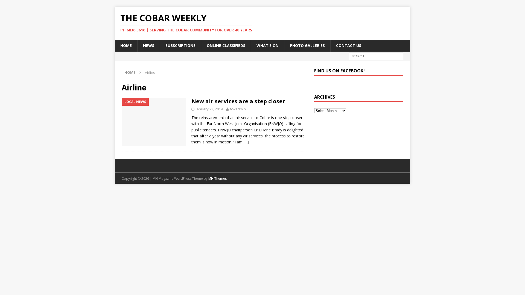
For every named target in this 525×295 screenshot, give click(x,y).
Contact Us (348, 45)
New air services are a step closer (238, 101)
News (148, 45)
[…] (246, 141)
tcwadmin (238, 109)
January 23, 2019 (209, 109)
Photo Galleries (307, 45)
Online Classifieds (226, 45)
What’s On (267, 45)
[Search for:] (376, 55)
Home (126, 45)
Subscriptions (180, 45)
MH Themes (217, 178)
